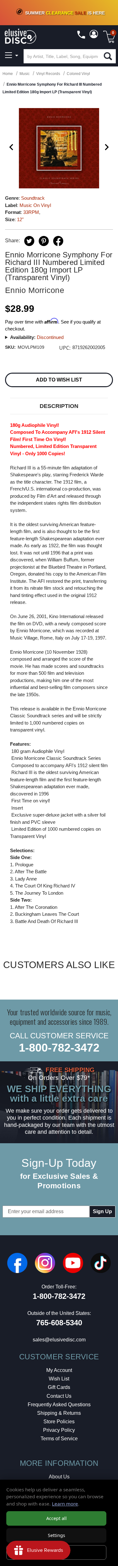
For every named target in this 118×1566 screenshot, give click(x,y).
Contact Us (59, 1396)
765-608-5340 (59, 1322)
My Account (59, 1370)
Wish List (59, 1378)
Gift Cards (59, 1387)
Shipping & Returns (59, 1413)
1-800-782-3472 (59, 1047)
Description (59, 406)
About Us (59, 1476)
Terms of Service (59, 1438)
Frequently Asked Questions (59, 1404)
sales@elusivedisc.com (59, 1339)
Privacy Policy (59, 1430)
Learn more (65, 1503)
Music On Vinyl (35, 205)
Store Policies (59, 1421)
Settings (56, 1535)
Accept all (56, 1518)
